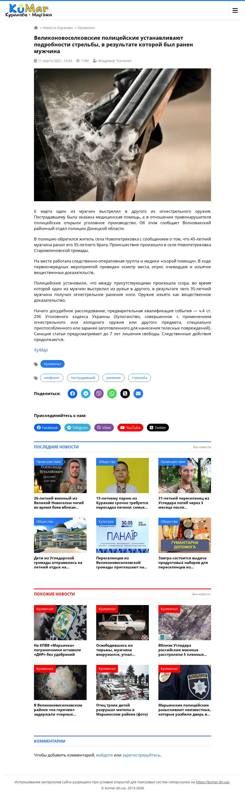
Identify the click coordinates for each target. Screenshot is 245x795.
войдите (104, 755)
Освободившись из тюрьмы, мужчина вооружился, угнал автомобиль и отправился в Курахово (121, 650)
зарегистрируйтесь (141, 755)
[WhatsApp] (112, 393)
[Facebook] (72, 393)
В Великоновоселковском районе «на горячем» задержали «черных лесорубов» (58, 710)
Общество (107, 461)
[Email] (138, 393)
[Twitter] (125, 393)
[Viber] (99, 393)
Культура (106, 521)
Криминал (52, 363)
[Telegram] (85, 393)
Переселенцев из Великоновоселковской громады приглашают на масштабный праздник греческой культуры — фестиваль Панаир (120, 562)
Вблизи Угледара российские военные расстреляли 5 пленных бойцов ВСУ (181, 650)
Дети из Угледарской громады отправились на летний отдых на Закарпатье (58, 562)
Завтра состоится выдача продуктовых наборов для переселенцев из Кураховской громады (183, 562)
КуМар (41, 350)
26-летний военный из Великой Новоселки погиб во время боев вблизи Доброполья (59, 503)
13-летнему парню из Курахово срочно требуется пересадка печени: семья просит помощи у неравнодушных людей (122, 503)
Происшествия (48, 461)
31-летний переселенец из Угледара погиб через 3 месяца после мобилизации (183, 503)
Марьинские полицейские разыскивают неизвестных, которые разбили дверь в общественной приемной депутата (184, 710)
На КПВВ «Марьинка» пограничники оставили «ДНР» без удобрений (57, 650)
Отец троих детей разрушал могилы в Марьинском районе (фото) (122, 710)
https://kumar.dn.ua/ (212, 782)
